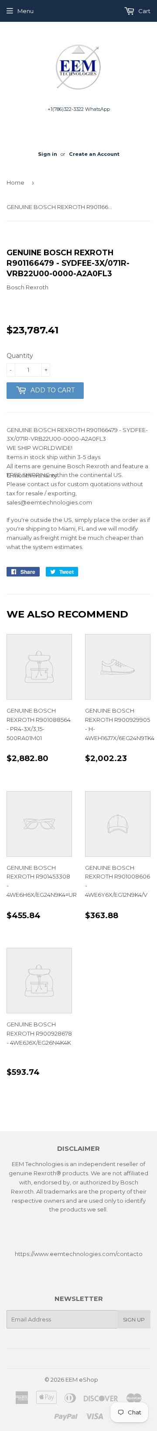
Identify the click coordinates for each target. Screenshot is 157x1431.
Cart (143, 10)
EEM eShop (81, 1379)
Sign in (47, 154)
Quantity (20, 356)
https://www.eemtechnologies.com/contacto (79, 1253)
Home (15, 182)
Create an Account (94, 154)
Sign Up (134, 1319)
